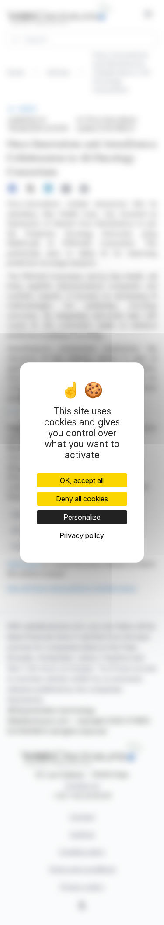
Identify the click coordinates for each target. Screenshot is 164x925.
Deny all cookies (82, 498)
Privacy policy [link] (81, 535)
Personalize (82, 517)
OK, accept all (82, 480)
